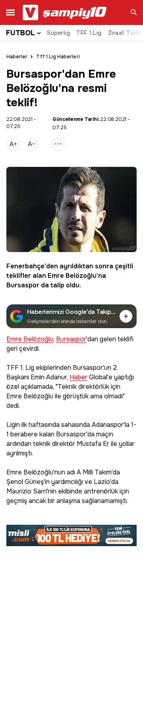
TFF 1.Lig (89, 32)
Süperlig (58, 32)
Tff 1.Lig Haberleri (57, 57)
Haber (78, 377)
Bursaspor (22, 285)
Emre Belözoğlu (72, 275)
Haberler (16, 57)
